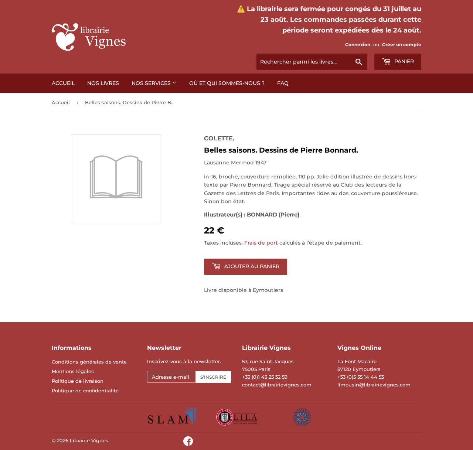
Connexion (357, 44)
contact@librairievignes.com (277, 385)
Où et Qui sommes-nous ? (227, 83)
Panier (403, 61)
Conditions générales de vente (89, 362)
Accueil (63, 83)
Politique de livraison (77, 381)
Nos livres (103, 83)
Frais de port (261, 242)
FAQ (283, 83)
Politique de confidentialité (85, 390)
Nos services (152, 83)
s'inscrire (213, 377)
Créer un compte (401, 44)
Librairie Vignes (89, 440)
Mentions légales (73, 371)
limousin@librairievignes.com (374, 385)
